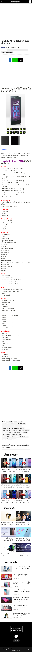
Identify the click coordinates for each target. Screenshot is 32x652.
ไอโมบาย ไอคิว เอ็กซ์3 (8, 437)
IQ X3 (4, 426)
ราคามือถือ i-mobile (24, 430)
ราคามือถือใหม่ (17, 432)
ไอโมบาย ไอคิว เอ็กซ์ (16, 435)
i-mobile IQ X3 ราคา (8, 424)
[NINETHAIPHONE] (15, 1)
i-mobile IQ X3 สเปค (20, 424)
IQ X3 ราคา (10, 426)
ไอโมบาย (25, 432)
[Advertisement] (16, 20)
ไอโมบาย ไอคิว (6, 435)
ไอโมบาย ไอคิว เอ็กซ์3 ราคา (21, 437)
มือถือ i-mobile (6, 428)
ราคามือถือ (14, 430)
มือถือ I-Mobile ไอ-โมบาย (22, 50)
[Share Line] (15, 60)
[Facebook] (16, 636)
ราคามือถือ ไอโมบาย (8, 432)
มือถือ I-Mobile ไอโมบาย (18, 428)
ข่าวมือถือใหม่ (9, 50)
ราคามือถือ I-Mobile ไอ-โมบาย (7, 52)
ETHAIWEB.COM (16, 650)
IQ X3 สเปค (18, 426)
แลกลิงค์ (16, 640)
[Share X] (20, 60)
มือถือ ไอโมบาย (6, 430)
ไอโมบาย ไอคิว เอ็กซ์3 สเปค (9, 439)
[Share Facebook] (10, 60)
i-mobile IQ (9, 421)
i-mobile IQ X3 (18, 421)
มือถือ (15, 50)
